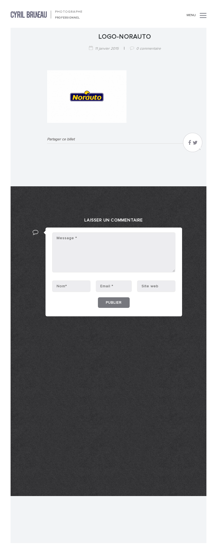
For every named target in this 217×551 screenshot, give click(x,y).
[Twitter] (195, 144)
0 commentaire (148, 48)
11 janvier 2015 (107, 48)
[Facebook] (189, 144)
